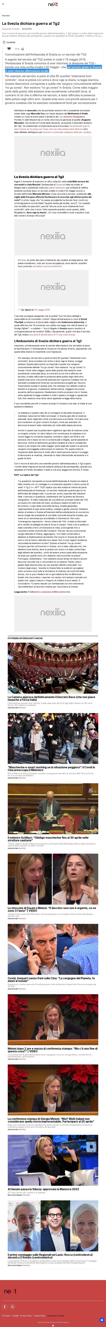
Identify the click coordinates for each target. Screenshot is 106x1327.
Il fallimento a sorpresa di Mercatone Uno (49, 592)
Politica (6, 16)
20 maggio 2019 (42, 309)
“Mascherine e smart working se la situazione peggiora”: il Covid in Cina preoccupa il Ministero (51, 768)
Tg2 (61, 116)
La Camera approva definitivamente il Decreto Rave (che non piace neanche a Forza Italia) (51, 698)
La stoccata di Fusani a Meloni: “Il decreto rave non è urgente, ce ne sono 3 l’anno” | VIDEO (52, 909)
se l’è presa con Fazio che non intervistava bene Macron (55, 129)
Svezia (59, 184)
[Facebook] (3, 1305)
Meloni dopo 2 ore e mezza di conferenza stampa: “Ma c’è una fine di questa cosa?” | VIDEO (52, 1050)
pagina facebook (56, 187)
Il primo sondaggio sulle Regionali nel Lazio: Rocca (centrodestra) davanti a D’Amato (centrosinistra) (50, 1256)
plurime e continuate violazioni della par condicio (67, 132)
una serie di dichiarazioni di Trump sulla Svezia (52, 334)
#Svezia (22, 260)
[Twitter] (11, 1305)
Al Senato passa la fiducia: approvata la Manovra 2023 (43, 1189)
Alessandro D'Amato (10, 29)
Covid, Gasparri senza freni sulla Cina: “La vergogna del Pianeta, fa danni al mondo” (51, 979)
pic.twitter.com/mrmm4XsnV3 (47, 266)
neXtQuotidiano (15, 1195)
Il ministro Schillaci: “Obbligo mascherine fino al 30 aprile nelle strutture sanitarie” (48, 839)
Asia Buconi (13, 708)
